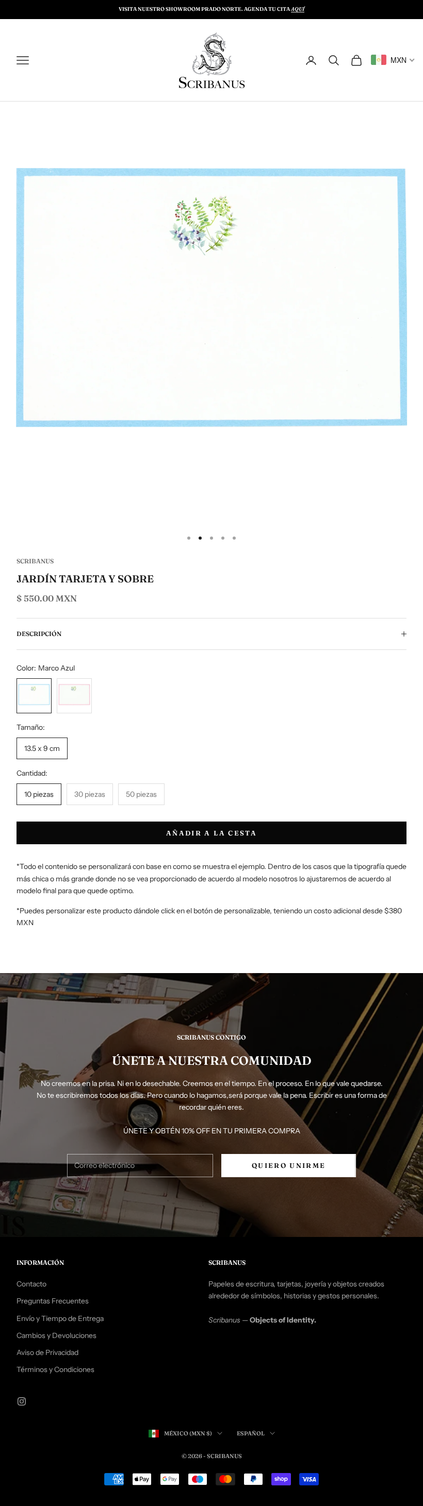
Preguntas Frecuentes (53, 1301)
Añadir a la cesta (211, 833)
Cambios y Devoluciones (56, 1335)
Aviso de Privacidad (47, 1352)
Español (251, 1433)
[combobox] (393, 60)
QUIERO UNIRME (289, 1165)
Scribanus (35, 561)
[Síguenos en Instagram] (22, 1401)
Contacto (31, 1284)
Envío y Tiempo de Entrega (60, 1318)
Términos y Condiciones (55, 1369)
